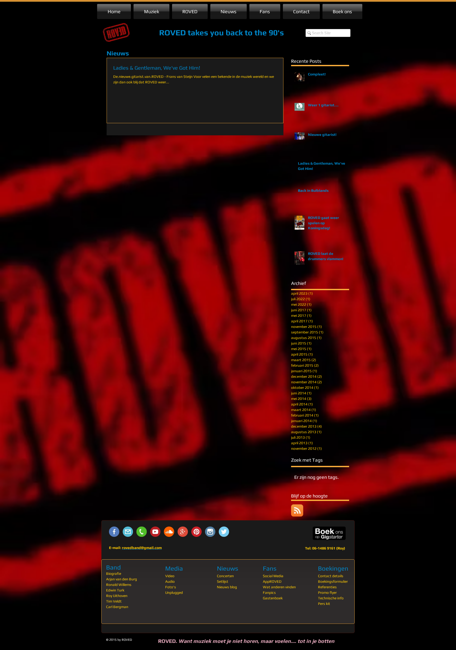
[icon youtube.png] (155, 532)
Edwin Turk (115, 590)
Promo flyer (327, 592)
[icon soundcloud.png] (169, 532)
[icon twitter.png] (224, 532)
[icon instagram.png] (210, 532)
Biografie (113, 573)
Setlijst (222, 581)
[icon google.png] (183, 532)
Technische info (331, 598)
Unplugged (174, 592)
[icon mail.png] (128, 532)
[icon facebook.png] (114, 532)
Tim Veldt (114, 601)
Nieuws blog (227, 587)
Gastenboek (273, 598)
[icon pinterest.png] (196, 532)
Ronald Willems (118, 584)
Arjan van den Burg (121, 579)
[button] (151, 11)
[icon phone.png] (141, 532)
